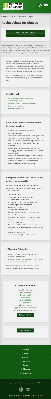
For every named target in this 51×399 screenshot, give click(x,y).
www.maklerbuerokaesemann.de (25, 310)
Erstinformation (23, 383)
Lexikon (32, 383)
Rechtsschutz (21, 17)
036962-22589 (27, 305)
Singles (30, 17)
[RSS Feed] (21, 389)
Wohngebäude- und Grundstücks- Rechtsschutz (27, 259)
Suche (39, 383)
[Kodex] (28, 389)
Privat (13, 17)
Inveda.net (38, 395)
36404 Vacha (25, 297)
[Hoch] (7, 123)
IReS (19, 395)
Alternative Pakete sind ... (16, 108)
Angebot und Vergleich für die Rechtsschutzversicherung (26, 33)
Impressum (13, 383)
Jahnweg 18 (27, 295)
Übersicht (37, 268)
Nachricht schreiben (25, 315)
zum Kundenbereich (25, 330)
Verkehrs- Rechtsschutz (19, 262)
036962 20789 (27, 300)
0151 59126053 (27, 302)
